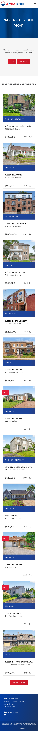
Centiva (22, 728)
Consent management (25, 726)
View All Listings (19, 682)
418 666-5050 (10, 705)
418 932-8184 (11, 706)
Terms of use (14, 726)
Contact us (23, 61)
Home (12, 61)
